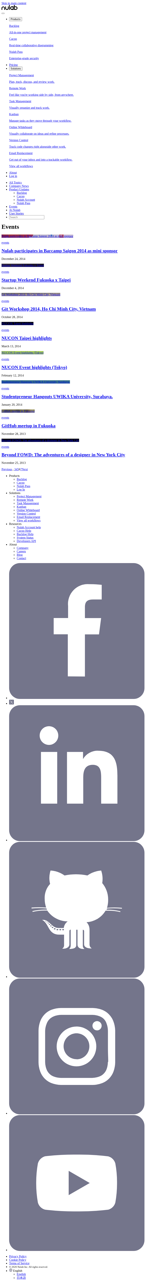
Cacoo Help (24, 530)
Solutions (16, 68)
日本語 (21, 1277)
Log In (21, 489)
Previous (7, 469)
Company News (19, 186)
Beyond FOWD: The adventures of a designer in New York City (63, 454)
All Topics (15, 182)
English (21, 1274)
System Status (25, 537)
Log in (13, 176)
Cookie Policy (17, 1259)
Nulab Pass (23, 203)
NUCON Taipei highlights (27, 338)
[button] (76, 1274)
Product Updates (19, 189)
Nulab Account (26, 199)
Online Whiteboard (28, 510)
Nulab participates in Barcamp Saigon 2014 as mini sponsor (60, 250)
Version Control (26, 513)
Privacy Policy (18, 1256)
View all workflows (28, 520)
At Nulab (14, 210)
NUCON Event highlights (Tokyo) (34, 367)
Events (13, 206)
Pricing (13, 64)
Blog (20, 554)
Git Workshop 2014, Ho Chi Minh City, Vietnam (49, 308)
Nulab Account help (29, 527)
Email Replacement (28, 517)
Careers (21, 551)
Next (25, 469)
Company (23, 548)
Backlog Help (25, 534)
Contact (21, 558)
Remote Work (25, 499)
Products (16, 19)
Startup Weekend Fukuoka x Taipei (36, 279)
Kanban (21, 506)
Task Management (28, 503)
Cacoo (21, 196)
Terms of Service (19, 1263)
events (5, 242)
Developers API (26, 541)
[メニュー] (3, 13)
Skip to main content (14, 3)
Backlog (22, 192)
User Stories (16, 213)
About (13, 172)
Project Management (29, 496)
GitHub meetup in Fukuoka (29, 425)
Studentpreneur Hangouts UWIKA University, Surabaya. (57, 396)
